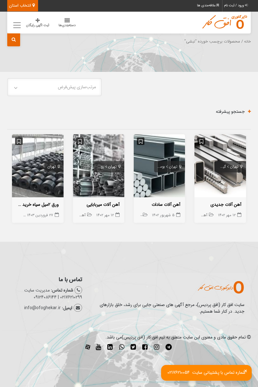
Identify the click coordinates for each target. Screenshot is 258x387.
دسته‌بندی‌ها (67, 25)
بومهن (160, 167)
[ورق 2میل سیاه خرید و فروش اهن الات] (37, 167)
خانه (247, 41)
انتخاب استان (20, 5)
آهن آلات (200, 215)
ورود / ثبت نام (234, 5)
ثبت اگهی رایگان (37, 25)
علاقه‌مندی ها (206, 5)
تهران (234, 167)
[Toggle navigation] (16, 25)
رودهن (99, 167)
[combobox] (54, 87)
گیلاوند (221, 167)
